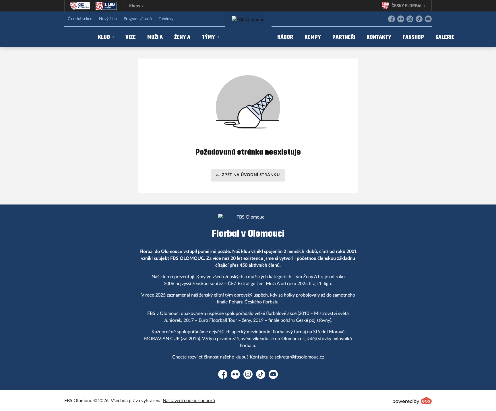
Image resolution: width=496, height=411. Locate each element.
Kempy (313, 37)
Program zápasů (138, 19)
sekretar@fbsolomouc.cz (299, 357)
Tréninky (166, 19)
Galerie (444, 37)
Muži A (155, 37)
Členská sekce (80, 19)
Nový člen (108, 19)
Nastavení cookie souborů (189, 400)
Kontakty (379, 37)
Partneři (343, 37)
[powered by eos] (412, 400)
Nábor (285, 37)
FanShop (413, 37)
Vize (130, 37)
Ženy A (182, 37)
